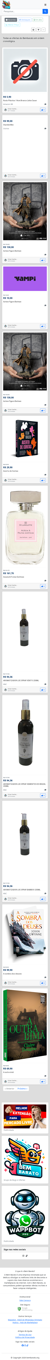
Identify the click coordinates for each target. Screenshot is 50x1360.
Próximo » (22, 1088)
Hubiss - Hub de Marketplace (25, 1322)
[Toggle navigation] (45, 4)
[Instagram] (23, 1255)
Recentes (12, 20)
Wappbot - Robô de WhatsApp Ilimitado (25, 1320)
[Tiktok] (27, 1255)
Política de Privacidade (25, 1337)
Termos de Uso (25, 1334)
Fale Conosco (25, 1300)
